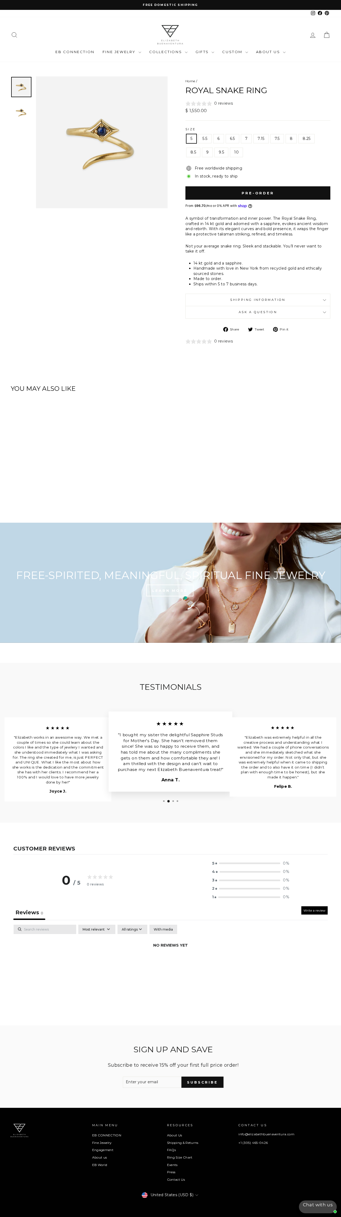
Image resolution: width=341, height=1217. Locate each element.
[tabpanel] (170, 963)
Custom (233, 52)
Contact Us (176, 1179)
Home (190, 81)
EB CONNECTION (75, 52)
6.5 (232, 138)
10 (236, 152)
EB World (99, 1165)
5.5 (204, 138)
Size (190, 129)
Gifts (203, 52)
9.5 (221, 152)
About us (99, 1157)
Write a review (314, 910)
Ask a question (258, 312)
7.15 (261, 138)
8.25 (306, 138)
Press (171, 1172)
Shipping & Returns (182, 1143)
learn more (170, 590)
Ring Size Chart (180, 1157)
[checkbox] (163, 929)
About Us (269, 52)
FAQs (171, 1150)
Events (172, 1165)
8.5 (193, 152)
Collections (166, 52)
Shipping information (257, 300)
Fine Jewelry (120, 52)
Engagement (103, 1150)
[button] (250, 863)
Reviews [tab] (29, 912)
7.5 (277, 138)
